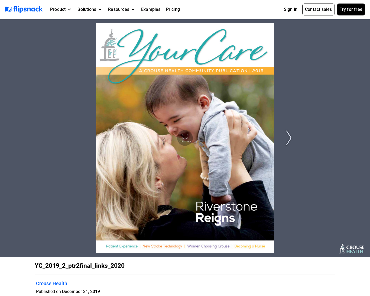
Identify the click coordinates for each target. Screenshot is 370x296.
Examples (151, 9)
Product (58, 9)
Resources (118, 9)
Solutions (86, 9)
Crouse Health (51, 283)
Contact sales (318, 9)
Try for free (351, 9)
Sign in (290, 9)
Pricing (173, 9)
